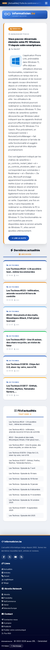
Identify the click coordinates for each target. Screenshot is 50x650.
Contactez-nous (10, 620)
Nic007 (17, 49)
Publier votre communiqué (14, 630)
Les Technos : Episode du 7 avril (22, 468)
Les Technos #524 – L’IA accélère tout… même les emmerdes (22, 423)
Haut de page (17, 646)
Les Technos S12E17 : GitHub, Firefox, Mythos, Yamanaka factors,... (24, 461)
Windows (16, 29)
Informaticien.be (6, 641)
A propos (7, 623)
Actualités (7, 569)
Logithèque (8, 579)
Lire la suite (19, 238)
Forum (6, 576)
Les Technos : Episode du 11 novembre (25, 495)
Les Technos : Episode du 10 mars (23, 473)
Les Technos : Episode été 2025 (22, 515)
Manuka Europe (10, 608)
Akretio (6, 594)
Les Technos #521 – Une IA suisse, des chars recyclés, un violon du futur (25, 446)
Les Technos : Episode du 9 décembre (24, 489)
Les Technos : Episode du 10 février (23, 479)
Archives (26, 254)
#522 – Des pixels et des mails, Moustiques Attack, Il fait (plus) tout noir (24, 438)
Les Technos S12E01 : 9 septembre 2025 (23, 509)
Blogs (6, 583)
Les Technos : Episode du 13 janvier (23, 484)
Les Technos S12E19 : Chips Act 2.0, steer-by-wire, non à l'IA (24, 454)
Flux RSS (7, 633)
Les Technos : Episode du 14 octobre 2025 (24, 501)
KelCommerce (9, 601)
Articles (6, 573)
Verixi (5, 605)
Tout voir (24, 414)
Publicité (7, 626)
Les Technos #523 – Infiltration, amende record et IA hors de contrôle (24, 430)
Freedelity (7, 598)
